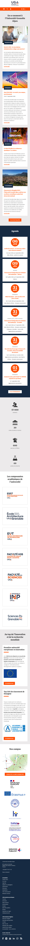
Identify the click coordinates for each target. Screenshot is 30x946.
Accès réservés (6, 932)
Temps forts (5, 879)
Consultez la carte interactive (15, 774)
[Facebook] (3, 939)
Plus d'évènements (15, 391)
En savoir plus (9, 683)
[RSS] (21, 939)
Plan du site (5, 923)
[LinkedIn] (14, 939)
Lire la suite (6, 66)
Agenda (4, 883)
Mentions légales (6, 918)
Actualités (5, 877)
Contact (4, 899)
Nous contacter (6, 872)
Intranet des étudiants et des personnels (12, 934)
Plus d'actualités (15, 220)
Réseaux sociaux (6, 893)
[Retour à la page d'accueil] (15, 3)
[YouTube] (10, 939)
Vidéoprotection (6, 913)
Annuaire (4, 900)
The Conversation (6, 891)
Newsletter (5, 890)
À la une (4, 881)
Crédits (4, 922)
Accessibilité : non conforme (9, 929)
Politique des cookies (7, 925)
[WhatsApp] (17, 939)
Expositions (5, 886)
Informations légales (7, 916)
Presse (4, 909)
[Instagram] (6, 939)
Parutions (4, 888)
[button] (7, 9)
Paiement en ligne (6, 911)
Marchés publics (6, 907)
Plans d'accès (5, 902)
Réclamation (5, 904)
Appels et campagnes (7, 884)
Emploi (4, 906)
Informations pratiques (8, 897)
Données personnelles (7, 920)
